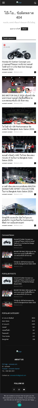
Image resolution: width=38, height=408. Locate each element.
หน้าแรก (24, 29)
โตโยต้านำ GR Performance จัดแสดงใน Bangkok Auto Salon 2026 (18, 127)
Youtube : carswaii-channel (10, 369)
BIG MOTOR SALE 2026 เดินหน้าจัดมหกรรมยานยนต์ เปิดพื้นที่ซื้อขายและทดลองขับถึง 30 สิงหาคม (18, 98)
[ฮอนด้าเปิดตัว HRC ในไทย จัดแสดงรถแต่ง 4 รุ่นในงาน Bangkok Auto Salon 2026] (19, 144)
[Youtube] (24, 389)
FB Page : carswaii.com (9, 364)
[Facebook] (14, 389)
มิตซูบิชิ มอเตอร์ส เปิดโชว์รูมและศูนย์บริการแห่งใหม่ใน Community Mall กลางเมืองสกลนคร (17, 220)
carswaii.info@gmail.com (18, 375)
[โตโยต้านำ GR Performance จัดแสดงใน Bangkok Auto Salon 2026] (19, 115)
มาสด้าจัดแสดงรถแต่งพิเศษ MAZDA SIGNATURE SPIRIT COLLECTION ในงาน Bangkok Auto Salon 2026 (19, 189)
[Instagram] (19, 389)
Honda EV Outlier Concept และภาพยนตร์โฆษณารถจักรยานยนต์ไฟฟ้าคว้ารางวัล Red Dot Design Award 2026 (17, 66)
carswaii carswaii (7, 72)
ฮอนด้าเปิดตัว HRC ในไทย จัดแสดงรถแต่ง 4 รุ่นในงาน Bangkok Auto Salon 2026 (18, 158)
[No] (35, 401)
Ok (19, 405)
